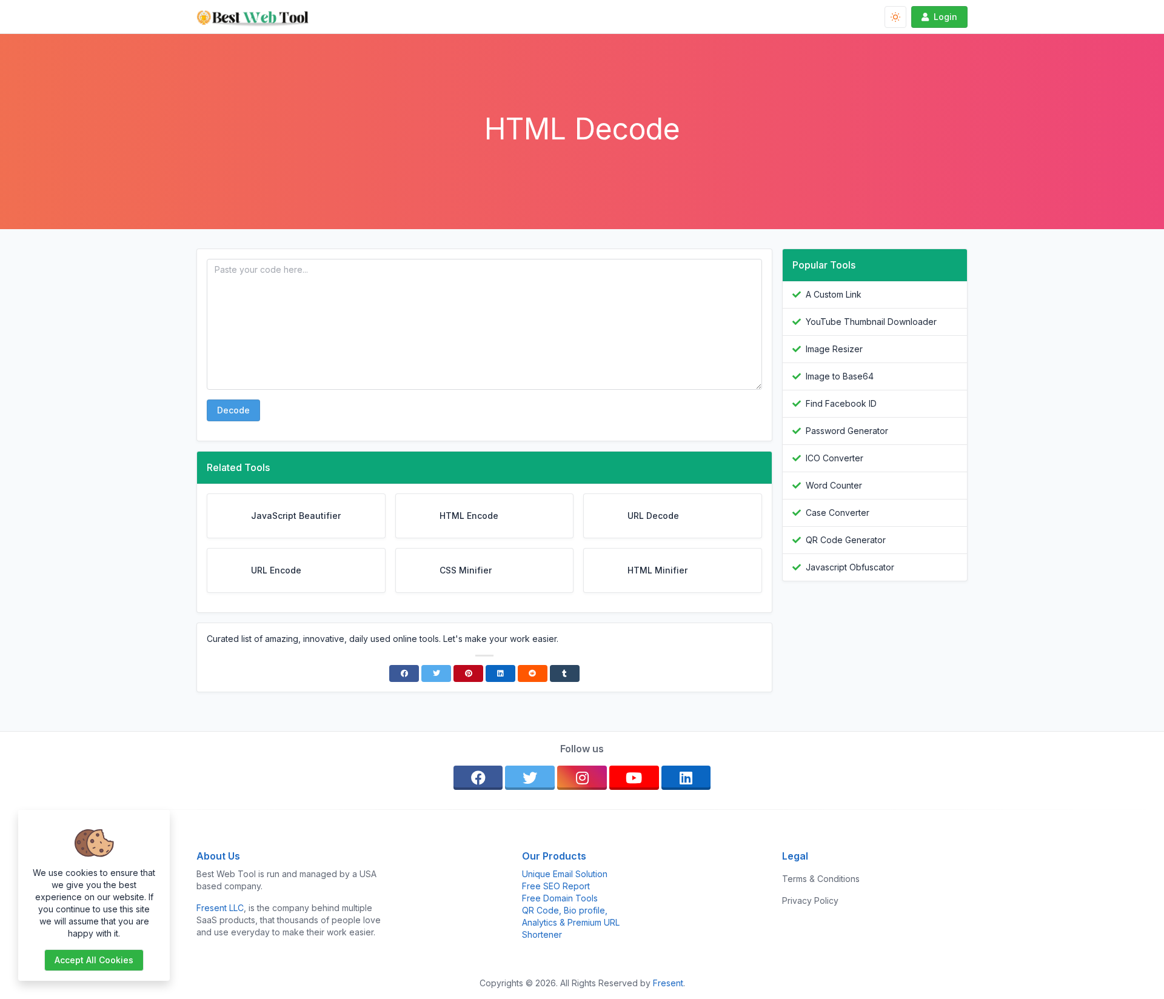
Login (945, 17)
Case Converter (837, 512)
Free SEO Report (556, 886)
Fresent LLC (220, 908)
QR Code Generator (846, 540)
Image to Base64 (840, 376)
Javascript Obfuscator (850, 567)
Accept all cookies (94, 960)
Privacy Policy (810, 900)
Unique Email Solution (564, 874)
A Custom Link (833, 294)
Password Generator (847, 431)
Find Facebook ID (841, 403)
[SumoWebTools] (257, 17)
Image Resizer (834, 349)
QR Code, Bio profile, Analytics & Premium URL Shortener (571, 922)
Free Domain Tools (560, 898)
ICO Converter (834, 458)
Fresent (668, 983)
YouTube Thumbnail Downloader (871, 321)
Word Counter (834, 485)
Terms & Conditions (821, 879)
